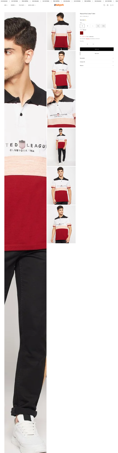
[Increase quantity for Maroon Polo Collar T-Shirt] (93, 44)
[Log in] (107, 5)
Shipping (88, 38)
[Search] (104, 5)
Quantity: (82, 41)
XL (98, 26)
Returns (81, 65)
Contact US (82, 61)
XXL (103, 26)
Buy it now (97, 53)
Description (82, 58)
